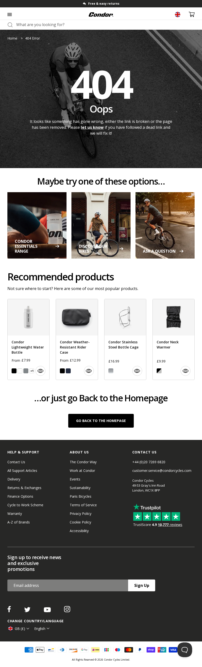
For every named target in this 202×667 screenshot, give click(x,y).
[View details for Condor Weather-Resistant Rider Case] (77, 339)
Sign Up (141, 585)
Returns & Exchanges (24, 487)
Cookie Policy (80, 522)
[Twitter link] (28, 610)
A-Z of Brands (18, 522)
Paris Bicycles (80, 496)
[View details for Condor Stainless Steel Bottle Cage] (125, 339)
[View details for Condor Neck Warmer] (173, 339)
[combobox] (105, 24)
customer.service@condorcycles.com (161, 470)
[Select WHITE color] (19, 370)
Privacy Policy (80, 513)
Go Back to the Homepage (101, 420)
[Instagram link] (67, 610)
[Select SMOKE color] (25, 370)
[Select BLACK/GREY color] (159, 370)
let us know (92, 127)
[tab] (101, 4)
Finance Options (20, 496)
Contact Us (16, 462)
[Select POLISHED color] (110, 370)
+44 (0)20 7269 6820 (148, 462)
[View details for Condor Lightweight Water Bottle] (28, 339)
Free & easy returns (103, 3)
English (39, 628)
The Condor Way (83, 462)
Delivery (13, 479)
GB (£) (20, 628)
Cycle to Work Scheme (25, 505)
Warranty (14, 513)
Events (75, 479)
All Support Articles (22, 470)
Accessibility (79, 530)
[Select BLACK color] (14, 370)
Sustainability (80, 487)
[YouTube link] (48, 610)
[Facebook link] (9, 610)
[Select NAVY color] (68, 370)
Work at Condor (82, 470)
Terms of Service (83, 505)
